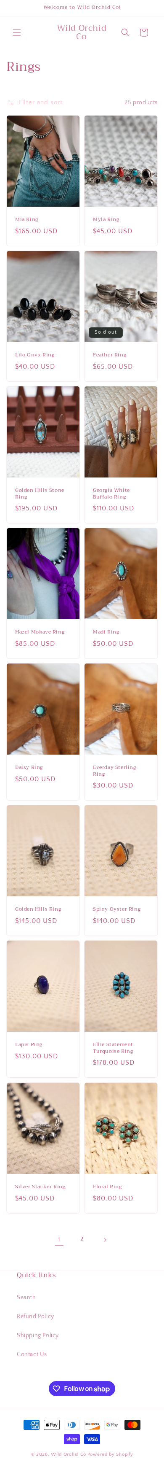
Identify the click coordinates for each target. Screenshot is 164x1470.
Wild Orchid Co (68, 1454)
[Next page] (104, 1239)
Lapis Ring (28, 1045)
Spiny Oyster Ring (116, 909)
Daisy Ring (29, 767)
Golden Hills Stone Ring (39, 493)
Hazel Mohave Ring (39, 632)
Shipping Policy (38, 1335)
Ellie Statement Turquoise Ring (113, 1048)
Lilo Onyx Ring (34, 355)
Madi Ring (106, 632)
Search (26, 1297)
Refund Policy (35, 1316)
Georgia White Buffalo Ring (111, 493)
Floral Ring (107, 1187)
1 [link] (59, 1239)
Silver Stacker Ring (40, 1187)
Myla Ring (106, 219)
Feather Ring (109, 355)
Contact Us (32, 1354)
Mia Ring (26, 219)
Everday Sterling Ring (114, 770)
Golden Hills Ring (38, 909)
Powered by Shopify (110, 1454)
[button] (17, 32)
